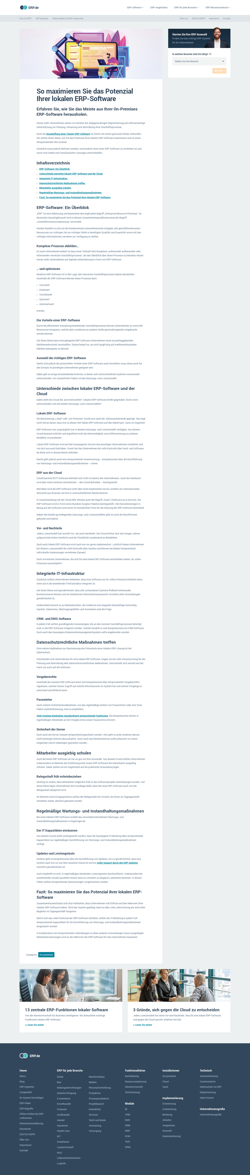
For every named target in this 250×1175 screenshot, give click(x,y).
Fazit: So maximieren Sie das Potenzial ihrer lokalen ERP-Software (75, 197)
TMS (127, 1141)
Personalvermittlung (100, 1087)
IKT (59, 1136)
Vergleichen (168, 1125)
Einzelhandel (64, 1103)
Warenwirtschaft (134, 1086)
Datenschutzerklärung (31, 1123)
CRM (127, 1114)
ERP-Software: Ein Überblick (54, 169)
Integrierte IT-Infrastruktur (53, 178)
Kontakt (226, 18)
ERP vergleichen (159, 7)
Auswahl (167, 1130)
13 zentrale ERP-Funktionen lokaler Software (66, 1009)
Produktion (95, 1093)
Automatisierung (209, 1076)
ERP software (134, 7)
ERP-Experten (42, 18)
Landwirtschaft (65, 1147)
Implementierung (171, 1136)
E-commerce (63, 1098)
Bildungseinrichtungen (69, 1087)
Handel (61, 1120)
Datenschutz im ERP (210, 1086)
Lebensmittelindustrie (68, 1158)
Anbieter (166, 1120)
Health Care (63, 1130)
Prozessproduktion (99, 1098)
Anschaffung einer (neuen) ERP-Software (68, 133)
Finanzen (62, 1109)
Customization (208, 1081)
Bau (59, 1082)
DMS (127, 1120)
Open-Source (207, 1097)
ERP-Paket (25, 1103)
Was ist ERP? (26, 18)
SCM (127, 1136)
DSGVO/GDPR (198, 18)
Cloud (165, 1081)
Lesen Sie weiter (35, 1024)
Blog (22, 1081)
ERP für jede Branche (185, 7)
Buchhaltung (132, 1076)
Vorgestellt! (26, 1092)
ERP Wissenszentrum (217, 7)
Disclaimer (25, 1128)
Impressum (214, 18)
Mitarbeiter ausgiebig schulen (55, 187)
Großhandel (63, 1114)
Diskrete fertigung (66, 1093)
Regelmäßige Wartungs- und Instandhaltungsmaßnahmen (70, 192)
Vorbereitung (169, 1109)
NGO (59, 1152)
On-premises (46, 954)
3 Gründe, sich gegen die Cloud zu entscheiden (176, 1009)
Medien (93, 1082)
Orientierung (169, 1103)
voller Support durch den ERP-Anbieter (117, 862)
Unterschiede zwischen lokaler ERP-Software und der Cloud (71, 173)
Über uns (184, 18)
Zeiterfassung (132, 1092)
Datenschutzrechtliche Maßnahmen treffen (62, 183)
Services (93, 1114)
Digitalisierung (208, 1092)
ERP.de (33, 7)
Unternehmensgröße (210, 1114)
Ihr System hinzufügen (32, 1097)
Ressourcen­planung (135, 1081)
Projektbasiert (96, 1103)
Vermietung (95, 1125)
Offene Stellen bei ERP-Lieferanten (67, 18)
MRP (127, 1130)
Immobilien (95, 1109)
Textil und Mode (97, 1120)
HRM (127, 1125)
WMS (128, 1147)
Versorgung (95, 1130)
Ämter (60, 1076)
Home (23, 1070)
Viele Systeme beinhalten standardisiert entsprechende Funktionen (72, 715)
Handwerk (62, 1125)
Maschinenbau (97, 1076)
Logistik (61, 1163)
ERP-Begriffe (26, 1108)
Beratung (167, 1114)
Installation (63, 1141)
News (23, 1076)
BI (126, 1109)
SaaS (165, 1086)
